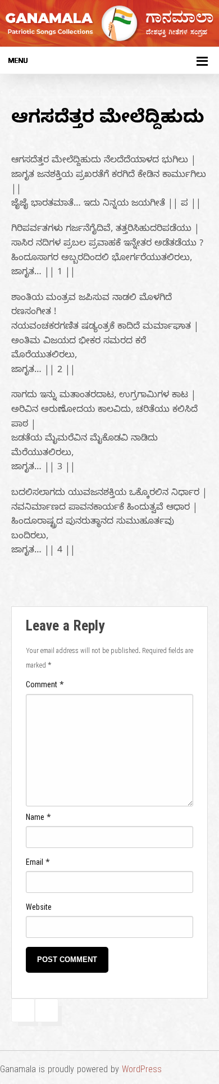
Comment (45, 686)
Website (39, 909)
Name (38, 819)
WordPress (142, 1071)
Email (38, 864)
